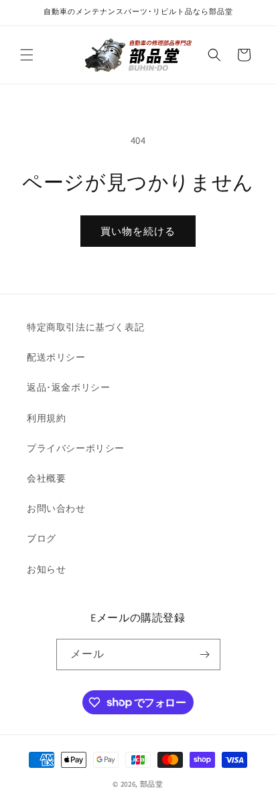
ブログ (41, 538)
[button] (27, 55)
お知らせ (46, 569)
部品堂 (151, 784)
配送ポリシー (56, 357)
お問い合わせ (56, 508)
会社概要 (46, 478)
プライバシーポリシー (76, 448)
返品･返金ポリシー (68, 387)
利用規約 (46, 418)
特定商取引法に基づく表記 (85, 327)
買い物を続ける (138, 231)
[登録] (205, 654)
